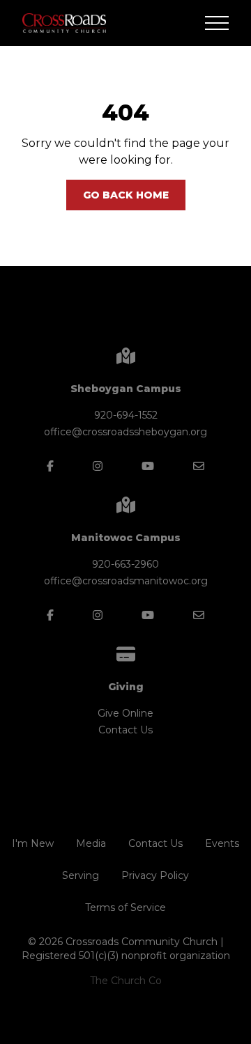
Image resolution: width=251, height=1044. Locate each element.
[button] (217, 23)
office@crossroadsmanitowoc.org (126, 581)
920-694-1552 (126, 415)
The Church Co (126, 980)
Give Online (125, 713)
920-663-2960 (125, 564)
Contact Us (125, 730)
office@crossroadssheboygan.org (125, 432)
